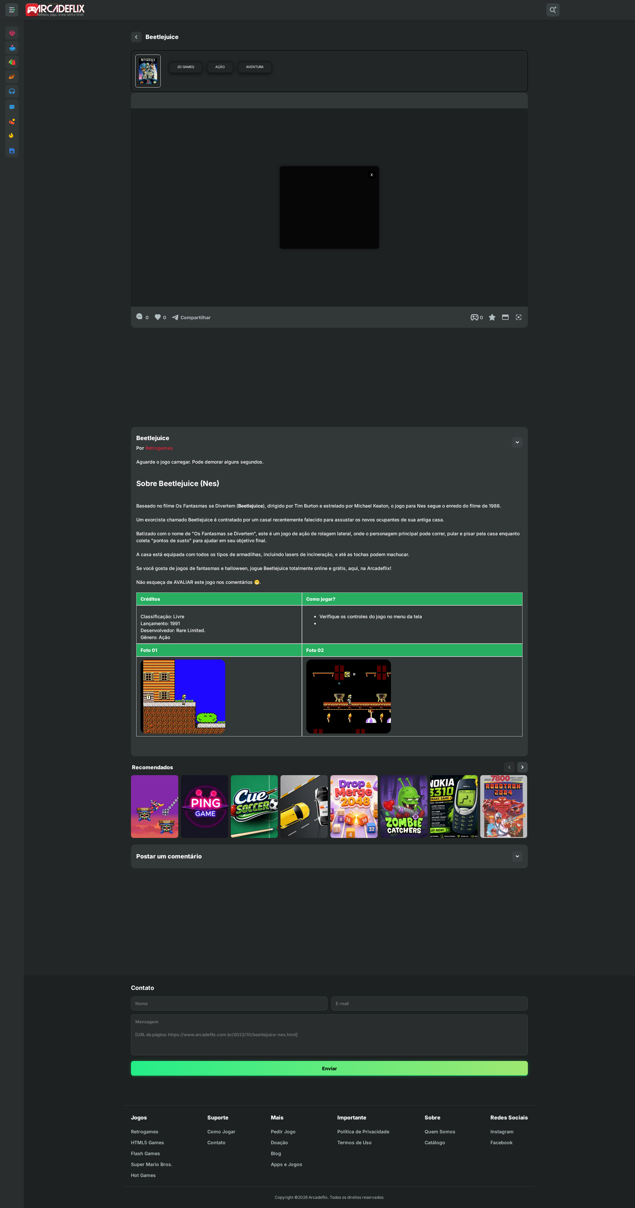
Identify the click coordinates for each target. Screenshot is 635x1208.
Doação (279, 1142)
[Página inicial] (136, 37)
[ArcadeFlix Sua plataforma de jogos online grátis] (55, 10)
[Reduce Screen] (505, 317)
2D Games (185, 67)
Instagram (502, 1131)
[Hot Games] (12, 136)
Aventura (255, 67)
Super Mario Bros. (151, 1164)
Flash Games (145, 1153)
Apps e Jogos (286, 1164)
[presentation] (509, 767)
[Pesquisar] (553, 10)
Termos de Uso (354, 1142)
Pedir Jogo (283, 1131)
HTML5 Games (147, 1142)
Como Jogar (221, 1131)
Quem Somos (440, 1131)
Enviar (329, 1068)
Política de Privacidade (363, 1131)
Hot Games (143, 1175)
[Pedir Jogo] (12, 107)
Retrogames (159, 448)
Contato (216, 1142)
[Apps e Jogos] (12, 150)
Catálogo (435, 1142)
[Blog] (12, 121)
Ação (220, 67)
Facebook (501, 1142)
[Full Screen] (519, 317)
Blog (276, 1153)
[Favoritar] (492, 317)
